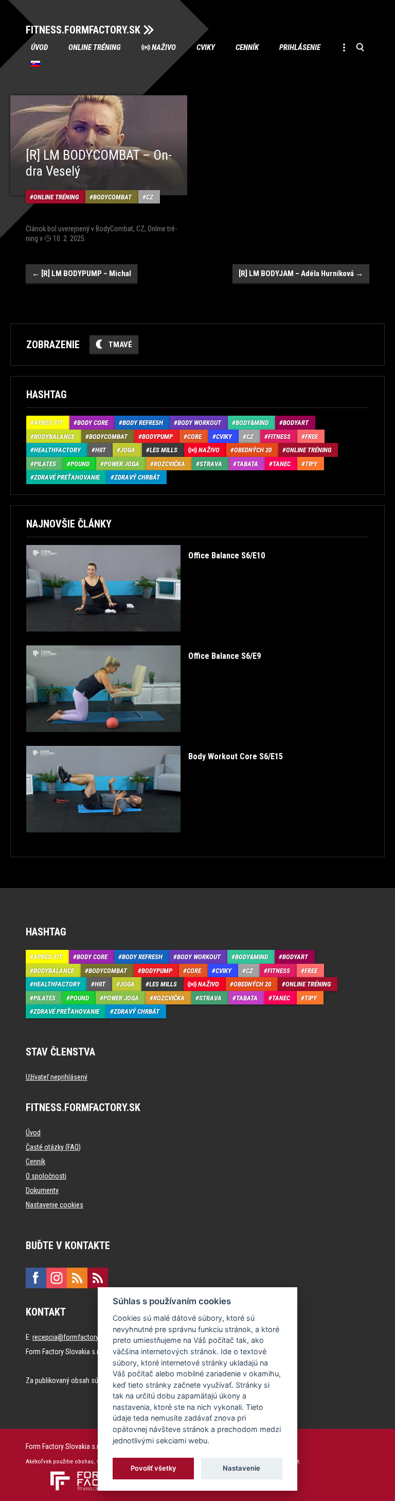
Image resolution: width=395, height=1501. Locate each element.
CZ (149, 197)
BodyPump (157, 436)
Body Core (92, 423)
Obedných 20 (253, 450)
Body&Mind (252, 423)
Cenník (247, 47)
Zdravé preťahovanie (67, 477)
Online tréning (94, 47)
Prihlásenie (299, 47)
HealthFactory (57, 450)
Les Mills (163, 450)
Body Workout (199, 423)
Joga (127, 450)
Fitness (279, 436)
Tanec (282, 464)
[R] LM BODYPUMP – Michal (81, 273)
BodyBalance (54, 436)
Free (311, 436)
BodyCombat (112, 197)
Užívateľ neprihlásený (56, 1077)
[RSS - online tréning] (97, 1278)
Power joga (121, 464)
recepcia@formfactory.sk (69, 1337)
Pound (79, 464)
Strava (211, 464)
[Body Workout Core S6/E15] (154, 840)
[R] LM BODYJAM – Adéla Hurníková (301, 273)
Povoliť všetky (153, 1468)
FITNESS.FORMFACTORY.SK (83, 30)
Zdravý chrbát (137, 477)
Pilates (45, 464)
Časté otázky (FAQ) (53, 1147)
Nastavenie (241, 1468)
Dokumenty (42, 1190)
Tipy (311, 464)
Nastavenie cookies (54, 1205)
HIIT (100, 450)
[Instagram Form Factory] (56, 1278)
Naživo (164, 47)
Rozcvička (169, 464)
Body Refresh (142, 423)
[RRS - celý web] (77, 1278)
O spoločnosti (46, 1176)
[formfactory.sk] (86, 1475)
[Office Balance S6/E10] (145, 639)
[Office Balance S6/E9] (143, 739)
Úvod (39, 47)
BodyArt (296, 423)
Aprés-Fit (48, 423)
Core (194, 436)
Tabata (247, 464)
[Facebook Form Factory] (36, 1278)
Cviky (205, 47)
